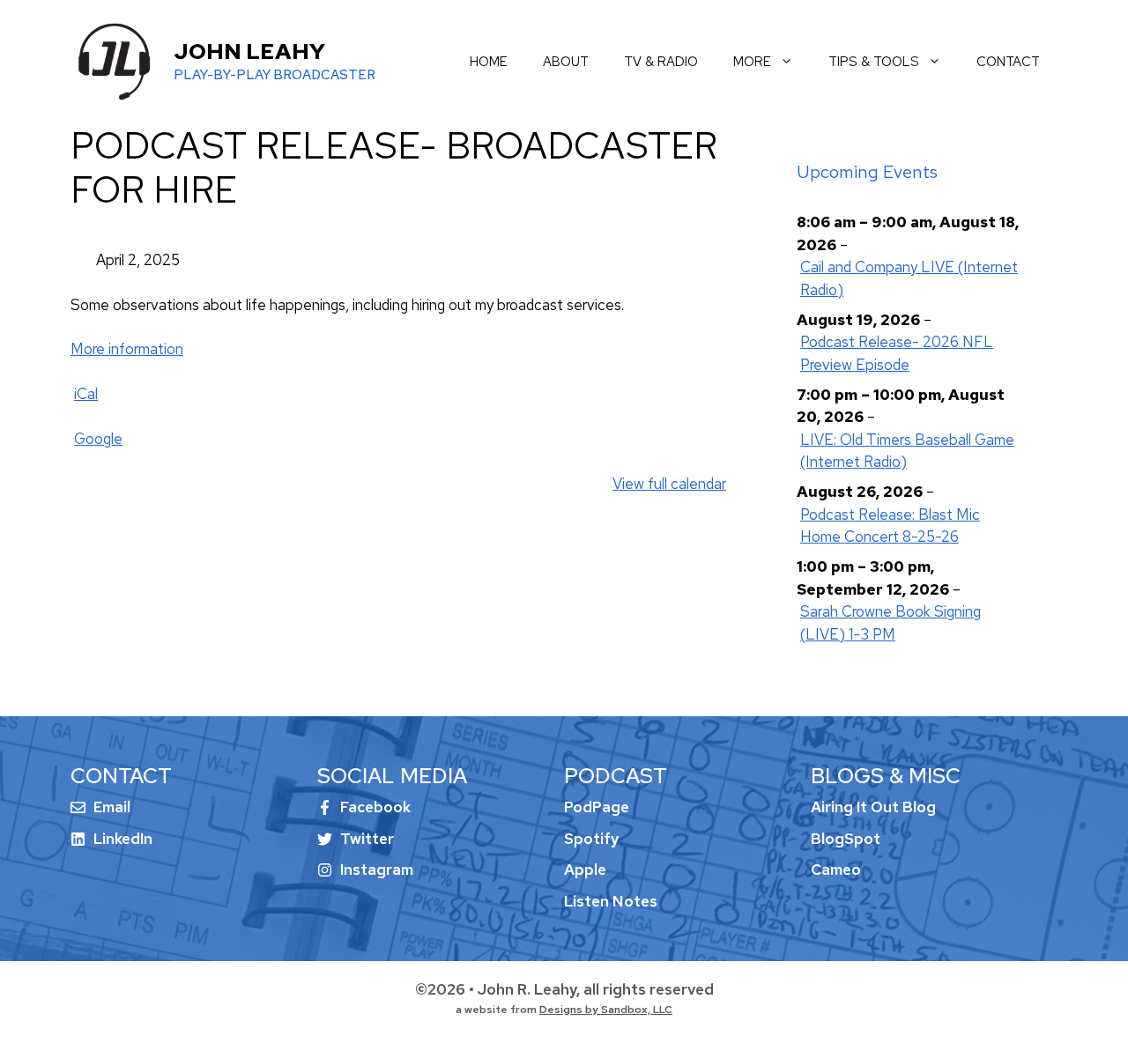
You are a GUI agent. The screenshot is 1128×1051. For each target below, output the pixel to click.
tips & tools (873, 61)
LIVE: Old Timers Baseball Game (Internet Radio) (907, 451)
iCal (86, 393)
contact (1008, 61)
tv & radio (661, 61)
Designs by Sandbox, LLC (605, 1010)
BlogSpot (845, 838)
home (489, 61)
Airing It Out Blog (873, 807)
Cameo (836, 869)
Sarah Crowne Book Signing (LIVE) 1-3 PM (890, 623)
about (566, 61)
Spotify (591, 838)
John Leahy (249, 51)
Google (98, 438)
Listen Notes (610, 901)
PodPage (596, 807)
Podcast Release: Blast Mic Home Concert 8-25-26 (890, 526)
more (752, 61)
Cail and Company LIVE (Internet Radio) (909, 278)
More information (126, 349)
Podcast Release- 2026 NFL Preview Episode (896, 353)
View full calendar (669, 483)
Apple (585, 869)
